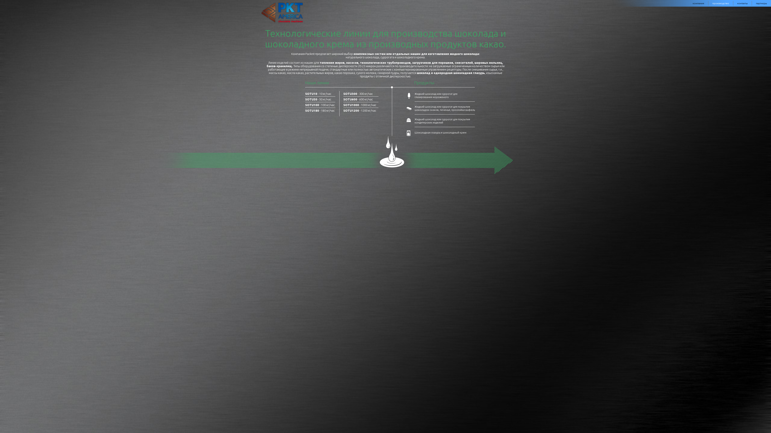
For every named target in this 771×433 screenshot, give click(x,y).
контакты (742, 3)
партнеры (761, 3)
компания (698, 3)
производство (720, 3)
